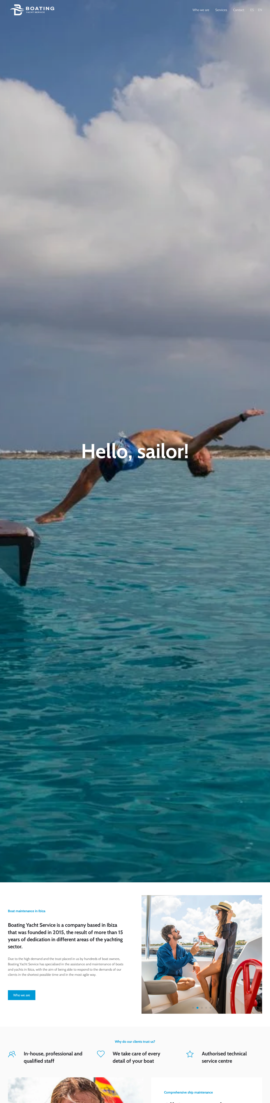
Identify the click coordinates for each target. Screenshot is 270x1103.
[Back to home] (32, 10)
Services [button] (221, 10)
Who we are (201, 10)
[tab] (193, 1008)
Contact (238, 10)
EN (260, 10)
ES (252, 10)
